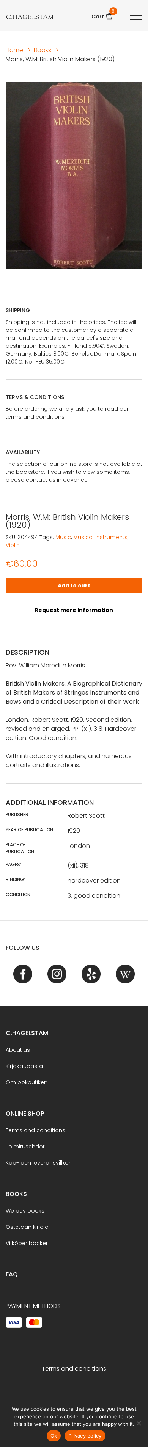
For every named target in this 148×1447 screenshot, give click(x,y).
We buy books (25, 1210)
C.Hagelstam (27, 1033)
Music (63, 537)
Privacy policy (85, 1436)
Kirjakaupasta (24, 1066)
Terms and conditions (35, 1130)
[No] (138, 1423)
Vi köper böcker (27, 1243)
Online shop (25, 1113)
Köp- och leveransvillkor (38, 1163)
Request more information (74, 610)
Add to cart (74, 585)
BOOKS (16, 1194)
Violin (13, 545)
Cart (102, 14)
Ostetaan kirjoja (27, 1227)
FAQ (12, 1274)
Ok (53, 1436)
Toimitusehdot (25, 1146)
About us (18, 1050)
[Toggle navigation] (136, 15)
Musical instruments (100, 537)
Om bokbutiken (26, 1082)
